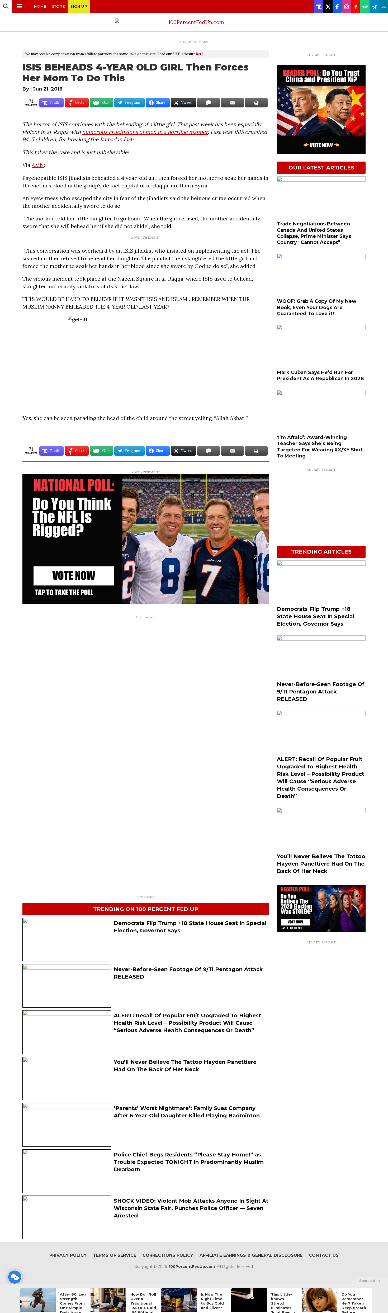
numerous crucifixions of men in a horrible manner (145, 132)
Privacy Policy (68, 1255)
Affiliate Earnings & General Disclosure (251, 1255)
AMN (38, 165)
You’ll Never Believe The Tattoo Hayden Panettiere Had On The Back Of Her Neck (321, 863)
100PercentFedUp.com (192, 1266)
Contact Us (324, 1255)
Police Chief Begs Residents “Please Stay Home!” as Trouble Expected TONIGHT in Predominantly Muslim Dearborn (189, 1162)
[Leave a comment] (15, 1277)
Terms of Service (114, 1255)
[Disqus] (145, 688)
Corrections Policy (168, 1255)
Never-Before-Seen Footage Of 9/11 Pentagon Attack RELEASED (321, 691)
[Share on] (208, 102)
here (199, 54)
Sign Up (78, 6)
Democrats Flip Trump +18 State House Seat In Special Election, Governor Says (315, 616)
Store (58, 6)
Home (40, 6)
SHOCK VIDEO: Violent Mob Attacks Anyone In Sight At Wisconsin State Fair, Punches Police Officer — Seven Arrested (191, 1208)
